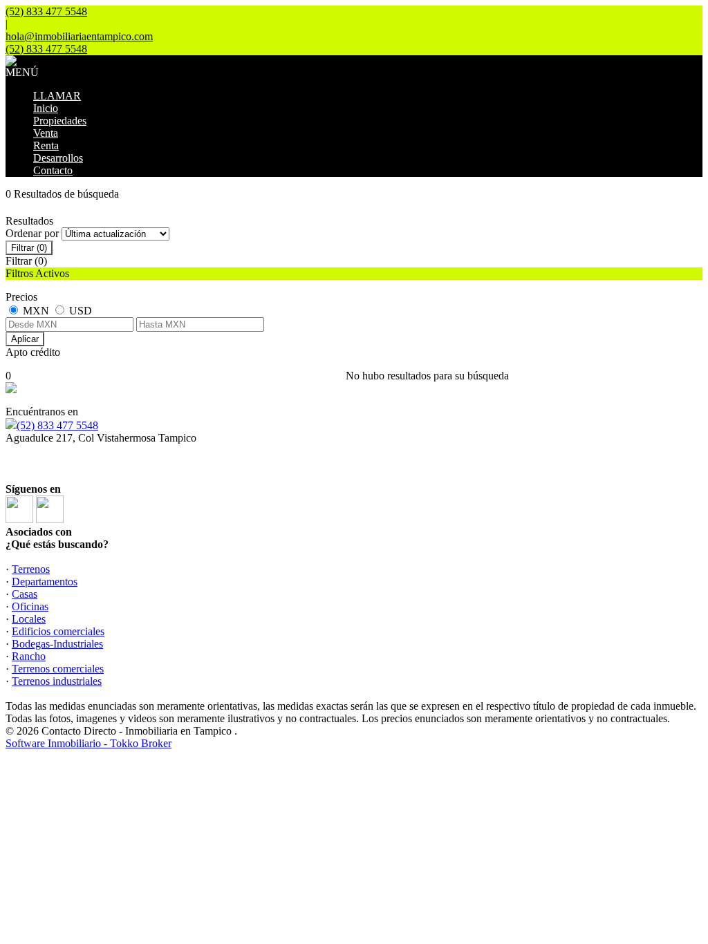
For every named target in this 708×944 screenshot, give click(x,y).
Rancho (29, 656)
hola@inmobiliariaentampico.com (79, 36)
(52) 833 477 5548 (57, 425)
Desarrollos (58, 158)
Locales (29, 619)
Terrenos (31, 569)
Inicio (45, 108)
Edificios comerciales (58, 631)
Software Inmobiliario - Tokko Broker (88, 743)
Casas (24, 594)
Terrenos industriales (57, 681)
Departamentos (44, 581)
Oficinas (30, 606)
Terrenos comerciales (58, 668)
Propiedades (59, 120)
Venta (45, 133)
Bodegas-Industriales (57, 644)
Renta (46, 145)
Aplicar (25, 339)
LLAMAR (57, 96)
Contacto (53, 170)
